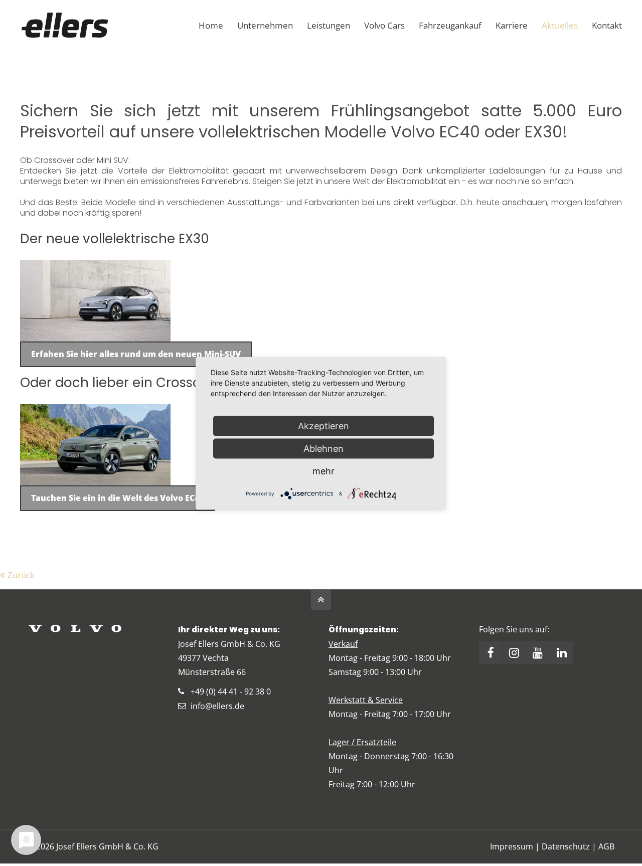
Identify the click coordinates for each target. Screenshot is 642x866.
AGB (606, 846)
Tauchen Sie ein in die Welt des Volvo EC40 (117, 497)
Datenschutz (566, 846)
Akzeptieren (323, 425)
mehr (323, 470)
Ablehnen (323, 448)
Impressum (511, 846)
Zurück (21, 575)
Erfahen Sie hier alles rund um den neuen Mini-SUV (136, 354)
